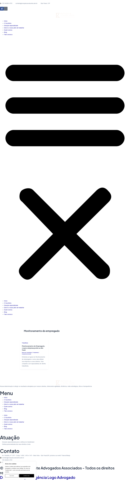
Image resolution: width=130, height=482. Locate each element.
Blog (5, 32)
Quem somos (8, 30)
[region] (19, 470)
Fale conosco (8, 34)
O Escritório (7, 23)
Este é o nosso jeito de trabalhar (14, 28)
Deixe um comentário (27, 352)
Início (5, 21)
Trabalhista (25, 343)
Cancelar (12, 475)
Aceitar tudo (27, 475)
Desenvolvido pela (37, 477)
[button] (65, 169)
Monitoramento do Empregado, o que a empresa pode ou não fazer (33, 348)
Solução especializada (11, 25)
